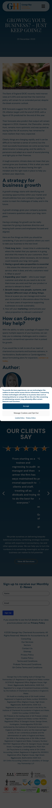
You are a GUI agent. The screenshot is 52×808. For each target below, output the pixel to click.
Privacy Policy (31, 418)
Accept (26, 406)
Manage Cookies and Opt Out (26, 413)
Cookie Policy (20, 418)
